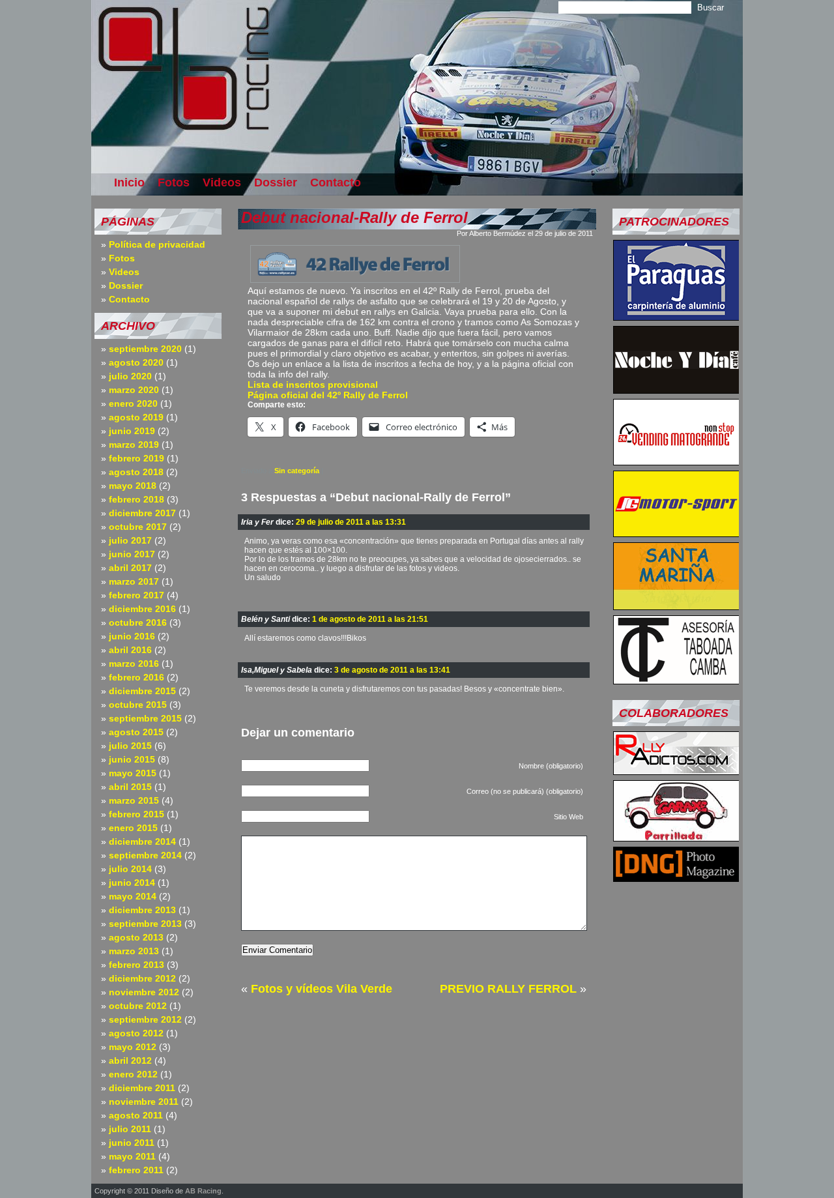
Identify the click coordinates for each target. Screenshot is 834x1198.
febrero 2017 (136, 595)
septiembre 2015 (145, 718)
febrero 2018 (136, 499)
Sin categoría (296, 471)
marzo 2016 (134, 663)
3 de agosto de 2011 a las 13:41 (392, 670)
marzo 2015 (134, 800)
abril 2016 (130, 650)
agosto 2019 (136, 417)
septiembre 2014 (145, 855)
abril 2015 (130, 787)
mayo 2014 (132, 896)
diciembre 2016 (142, 609)
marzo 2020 (134, 390)
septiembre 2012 (145, 1019)
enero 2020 (133, 403)
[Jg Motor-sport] (676, 533)
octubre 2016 (138, 622)
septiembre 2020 (145, 348)
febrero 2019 (136, 458)
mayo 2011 (132, 1156)
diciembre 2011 (142, 1088)
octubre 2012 (138, 1006)
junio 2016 (132, 636)
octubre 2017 (138, 526)
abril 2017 (130, 567)
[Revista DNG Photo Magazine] (676, 878)
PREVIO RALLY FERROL (508, 988)
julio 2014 (130, 869)
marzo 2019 (134, 444)
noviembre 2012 (144, 992)
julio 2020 (130, 376)
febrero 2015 (136, 814)
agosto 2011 (136, 1115)
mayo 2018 (132, 485)
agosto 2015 (136, 732)
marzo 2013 (134, 951)
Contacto (335, 182)
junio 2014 (132, 882)
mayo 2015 (132, 773)
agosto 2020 (136, 362)
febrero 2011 (136, 1170)
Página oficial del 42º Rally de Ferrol (328, 395)
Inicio (129, 182)
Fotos (174, 182)
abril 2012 (130, 1060)
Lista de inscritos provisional (313, 384)
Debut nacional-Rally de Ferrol (354, 217)
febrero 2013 (136, 964)
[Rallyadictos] (676, 771)
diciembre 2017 (142, 513)
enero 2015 (133, 828)
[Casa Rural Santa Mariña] (676, 606)
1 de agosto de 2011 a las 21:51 (370, 619)
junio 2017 (132, 554)
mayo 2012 (132, 1047)
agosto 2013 (136, 937)
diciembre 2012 (142, 978)
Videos (222, 182)
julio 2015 (130, 745)
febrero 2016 (136, 677)
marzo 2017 (134, 581)
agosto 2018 (136, 472)
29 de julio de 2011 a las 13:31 (351, 522)
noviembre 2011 (144, 1101)
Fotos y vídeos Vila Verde (321, 988)
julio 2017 (130, 540)
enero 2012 (133, 1074)
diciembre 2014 (142, 841)
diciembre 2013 (142, 910)
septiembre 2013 (145, 923)
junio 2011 (131, 1142)
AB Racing (203, 1191)
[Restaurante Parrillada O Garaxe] (676, 837)
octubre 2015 (138, 704)
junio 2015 (132, 759)
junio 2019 (132, 431)
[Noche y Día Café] (676, 390)
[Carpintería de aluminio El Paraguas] (676, 317)
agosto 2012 (136, 1033)
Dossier (275, 182)
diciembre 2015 (142, 691)
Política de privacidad (157, 244)
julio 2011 (130, 1129)
